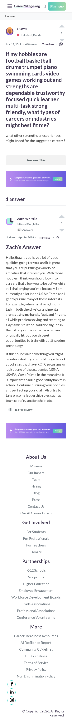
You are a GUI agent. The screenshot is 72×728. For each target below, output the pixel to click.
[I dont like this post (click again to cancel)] (61, 230)
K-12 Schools (36, 570)
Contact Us (36, 506)
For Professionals (36, 538)
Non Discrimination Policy (36, 676)
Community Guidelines (36, 649)
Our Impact (36, 473)
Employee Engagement (36, 590)
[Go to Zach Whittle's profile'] (10, 226)
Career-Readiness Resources (36, 636)
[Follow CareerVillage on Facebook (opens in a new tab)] (11, 684)
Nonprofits (36, 577)
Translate (48, 44)
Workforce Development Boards (36, 597)
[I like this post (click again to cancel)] (61, 26)
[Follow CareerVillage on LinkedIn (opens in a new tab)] (11, 692)
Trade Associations (36, 604)
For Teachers (36, 545)
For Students (36, 532)
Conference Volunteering (36, 617)
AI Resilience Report (36, 642)
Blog (36, 493)
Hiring (36, 486)
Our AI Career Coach (36, 513)
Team (36, 479)
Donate (36, 552)
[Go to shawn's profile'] (10, 35)
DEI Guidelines (36, 656)
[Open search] (44, 6)
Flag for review (21, 409)
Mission (36, 466)
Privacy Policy (36, 669)
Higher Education (36, 584)
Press (36, 499)
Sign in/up (57, 6)
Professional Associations (36, 611)
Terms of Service (36, 663)
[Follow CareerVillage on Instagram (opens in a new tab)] (11, 700)
